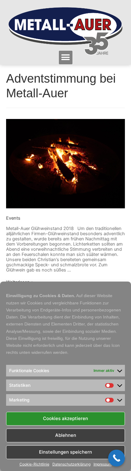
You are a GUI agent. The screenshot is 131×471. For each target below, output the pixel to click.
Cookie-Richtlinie (34, 464)
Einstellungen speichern (65, 452)
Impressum (103, 464)
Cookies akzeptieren (65, 418)
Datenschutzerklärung (71, 464)
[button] (65, 57)
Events (13, 218)
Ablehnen (65, 435)
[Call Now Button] (116, 458)
